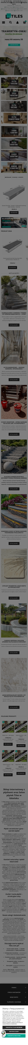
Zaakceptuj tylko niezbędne (14, 1027)
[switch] (3, 1036)
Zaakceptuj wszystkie (14, 1035)
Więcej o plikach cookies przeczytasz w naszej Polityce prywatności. (12, 1023)
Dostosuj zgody (14, 1031)
